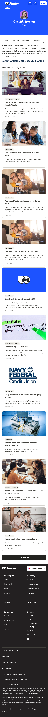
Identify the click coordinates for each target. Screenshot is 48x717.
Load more (24, 557)
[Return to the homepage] (12, 3)
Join (43, 3)
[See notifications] (35, 3)
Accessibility (6, 668)
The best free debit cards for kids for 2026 (22, 154)
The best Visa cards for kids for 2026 (22, 251)
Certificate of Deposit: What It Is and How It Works (22, 104)
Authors (7, 7)
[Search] (30, 3)
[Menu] (2, 3)
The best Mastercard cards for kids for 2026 (22, 202)
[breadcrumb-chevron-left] (3, 7)
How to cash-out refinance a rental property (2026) (21, 444)
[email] (24, 30)
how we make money (32, 693)
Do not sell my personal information (14, 674)
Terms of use (6, 656)
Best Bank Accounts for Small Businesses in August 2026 (24, 492)
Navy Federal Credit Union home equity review (23, 396)
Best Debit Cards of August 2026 (20, 299)
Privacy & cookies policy (10, 662)
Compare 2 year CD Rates (16, 347)
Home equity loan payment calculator (22, 539)
